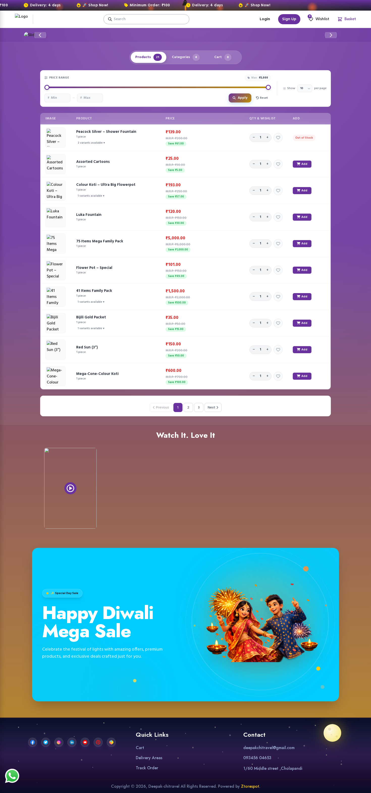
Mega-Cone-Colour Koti (97, 374)
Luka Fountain (88, 215)
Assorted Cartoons (93, 162)
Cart (140, 748)
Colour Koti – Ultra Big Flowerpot (106, 185)
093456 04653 (257, 758)
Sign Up (289, 19)
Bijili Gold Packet (91, 317)
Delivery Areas (149, 758)
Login (265, 19)
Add (304, 164)
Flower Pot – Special (94, 268)
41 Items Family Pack (94, 291)
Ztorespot (250, 786)
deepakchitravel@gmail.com (269, 748)
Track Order (147, 768)
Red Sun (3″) (87, 347)
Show (291, 88)
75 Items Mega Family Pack (99, 241)
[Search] (110, 19)
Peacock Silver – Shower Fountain (106, 132)
